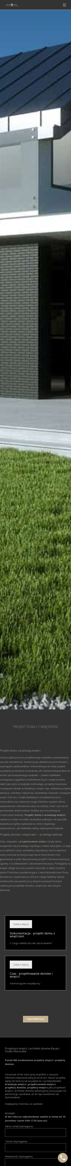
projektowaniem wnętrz (33, 841)
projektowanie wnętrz (42, 1084)
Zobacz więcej (21, 924)
